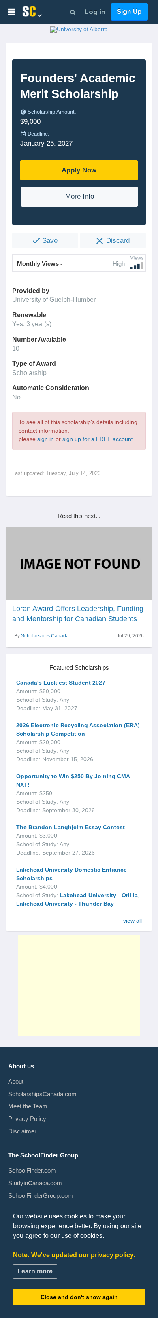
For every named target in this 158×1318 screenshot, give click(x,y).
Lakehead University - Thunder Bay (65, 903)
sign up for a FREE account (97, 439)
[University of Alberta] (79, 31)
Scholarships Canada (45, 636)
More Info (79, 196)
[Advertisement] (79, 985)
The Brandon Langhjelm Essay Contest (70, 827)
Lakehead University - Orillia (99, 895)
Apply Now (79, 170)
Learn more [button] (35, 1271)
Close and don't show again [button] (79, 1297)
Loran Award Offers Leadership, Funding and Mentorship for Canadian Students (77, 614)
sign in (45, 439)
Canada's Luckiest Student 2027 (60, 682)
